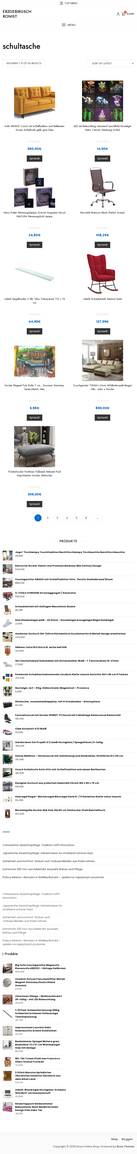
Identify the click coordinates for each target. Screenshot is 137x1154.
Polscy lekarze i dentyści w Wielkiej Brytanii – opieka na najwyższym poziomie (53, 877)
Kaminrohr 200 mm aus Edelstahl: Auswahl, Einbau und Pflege (43, 869)
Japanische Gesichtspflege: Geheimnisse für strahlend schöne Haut (48, 853)
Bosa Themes (125, 1146)
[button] (68, 25)
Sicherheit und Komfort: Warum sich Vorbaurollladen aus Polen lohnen (49, 861)
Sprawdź (34, 158)
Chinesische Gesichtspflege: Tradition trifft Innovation (38, 845)
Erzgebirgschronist (17, 14)
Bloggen (127, 1139)
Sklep (114, 1139)
